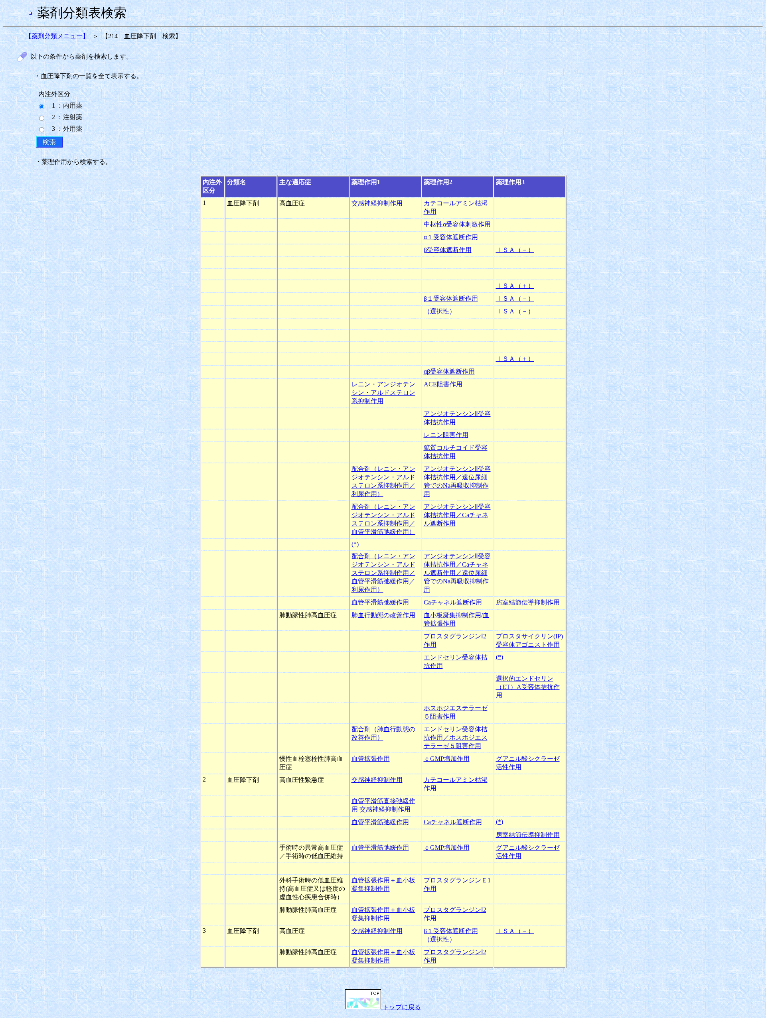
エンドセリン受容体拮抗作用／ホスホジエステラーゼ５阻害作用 (456, 737)
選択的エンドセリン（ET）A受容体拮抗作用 (528, 687)
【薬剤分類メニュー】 (57, 36)
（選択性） (440, 311)
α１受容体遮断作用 (451, 237)
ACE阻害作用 (443, 384)
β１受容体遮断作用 (451, 298)
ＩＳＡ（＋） (515, 285)
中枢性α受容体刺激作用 (457, 224)
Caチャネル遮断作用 (453, 602)
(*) (355, 544)
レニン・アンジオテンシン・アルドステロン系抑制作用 (383, 392)
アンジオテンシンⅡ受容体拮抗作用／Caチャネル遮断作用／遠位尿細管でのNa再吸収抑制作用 (457, 573)
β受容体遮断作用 (448, 249)
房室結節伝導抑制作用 (528, 602)
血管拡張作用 (370, 758)
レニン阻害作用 (446, 434)
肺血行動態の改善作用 (383, 615)
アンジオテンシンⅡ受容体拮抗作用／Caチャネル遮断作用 (457, 515)
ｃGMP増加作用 (447, 758)
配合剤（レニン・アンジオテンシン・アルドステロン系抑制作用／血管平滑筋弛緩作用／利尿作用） (383, 573)
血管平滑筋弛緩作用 (380, 602)
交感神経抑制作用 (377, 203)
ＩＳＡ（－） (515, 249)
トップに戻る (401, 1007)
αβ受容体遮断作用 (449, 371)
